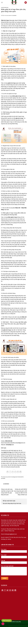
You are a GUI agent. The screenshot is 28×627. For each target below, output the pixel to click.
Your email (3, 555)
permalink (3, 478)
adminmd (14, 15)
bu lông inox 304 (24, 624)
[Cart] (25, 2)
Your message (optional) (7, 566)
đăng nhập (10, 503)
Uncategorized (4, 7)
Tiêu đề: (3, 560)
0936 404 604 (8, 441)
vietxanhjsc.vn (10, 444)
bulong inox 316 (4, 626)
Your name (3, 549)
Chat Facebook (6, 620)
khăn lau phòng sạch (14, 624)
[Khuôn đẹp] (14, 2)
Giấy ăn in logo (5, 20)
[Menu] (2, 2)
